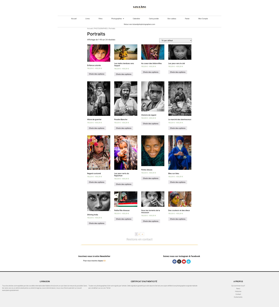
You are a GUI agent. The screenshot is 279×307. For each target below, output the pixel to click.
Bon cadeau (172, 19)
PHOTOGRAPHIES (100, 28)
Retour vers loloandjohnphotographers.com (139, 24)
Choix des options (96, 74)
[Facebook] (174, 261)
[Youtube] (184, 261)
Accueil (74, 19)
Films (100, 19)
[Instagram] (179, 261)
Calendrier (136, 19)
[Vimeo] (188, 261)
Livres (87, 19)
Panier (187, 19)
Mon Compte (203, 19)
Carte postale (154, 19)
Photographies (116, 19)
